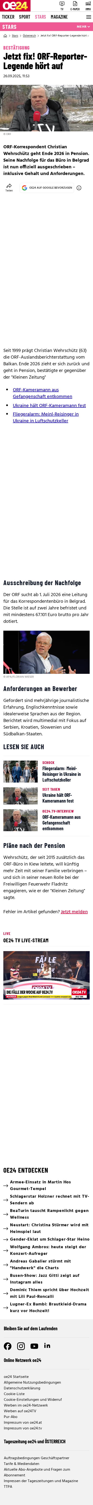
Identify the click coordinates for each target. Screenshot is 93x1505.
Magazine (59, 17)
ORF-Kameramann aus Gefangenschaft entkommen (42, 393)
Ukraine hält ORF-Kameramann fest (49, 406)
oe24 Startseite (16, 1377)
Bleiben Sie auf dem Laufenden (30, 1328)
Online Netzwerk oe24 (22, 1360)
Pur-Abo (10, 1417)
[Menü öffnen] (88, 17)
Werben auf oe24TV (20, 1411)
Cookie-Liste (14, 1394)
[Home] (5, 36)
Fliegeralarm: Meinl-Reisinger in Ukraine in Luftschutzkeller (46, 418)
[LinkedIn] (48, 1346)
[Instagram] (21, 1346)
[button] (47, 976)
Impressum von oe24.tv (23, 1428)
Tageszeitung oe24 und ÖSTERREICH (35, 1441)
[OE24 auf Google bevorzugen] (79, 188)
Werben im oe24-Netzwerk (26, 1405)
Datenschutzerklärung (22, 1388)
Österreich (29, 36)
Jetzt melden (74, 912)
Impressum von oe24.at (23, 1423)
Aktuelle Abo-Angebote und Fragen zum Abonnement (37, 1473)
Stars (40, 17)
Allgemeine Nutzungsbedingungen (32, 1383)
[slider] (27, 992)
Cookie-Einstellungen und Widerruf (33, 1400)
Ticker (8, 17)
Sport (24, 17)
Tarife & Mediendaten (21, 1464)
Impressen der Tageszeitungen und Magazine (41, 1481)
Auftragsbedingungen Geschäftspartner (36, 1458)
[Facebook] (7, 1346)
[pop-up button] (74, 992)
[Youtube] (34, 1346)
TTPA (8, 1487)
